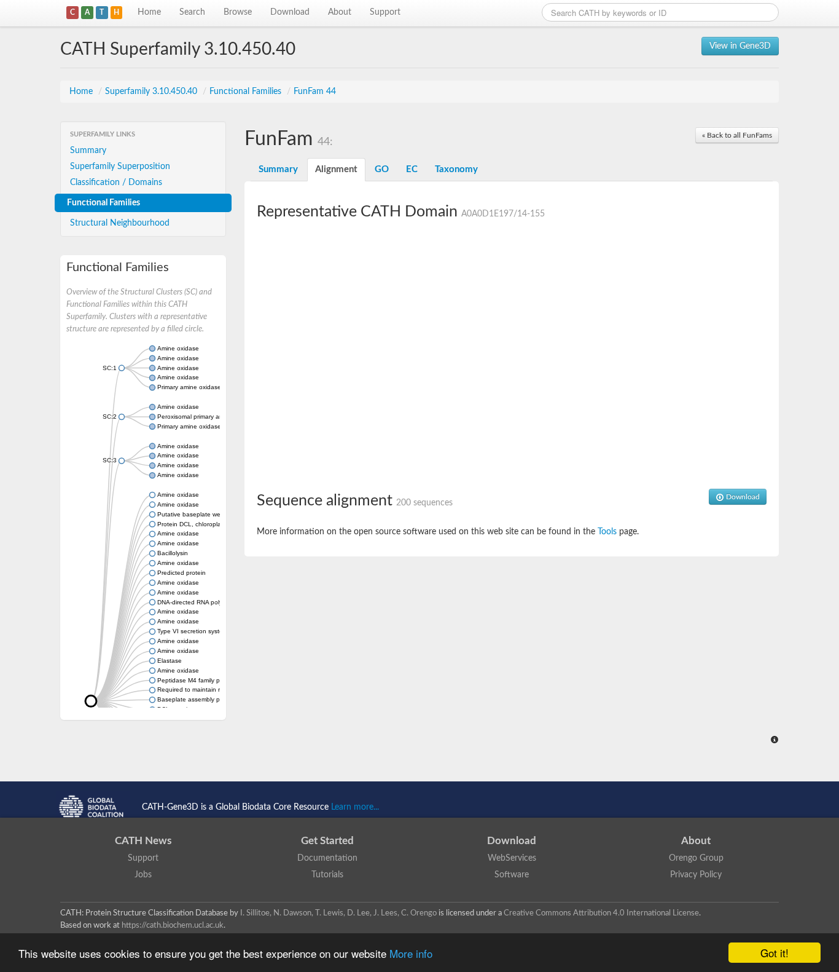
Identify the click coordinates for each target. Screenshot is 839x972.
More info (410, 953)
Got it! (774, 952)
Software (511, 875)
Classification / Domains (116, 182)
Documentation (327, 858)
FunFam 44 (315, 91)
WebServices (512, 858)
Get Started (327, 841)
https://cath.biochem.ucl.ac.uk (173, 925)
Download (290, 12)
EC (412, 169)
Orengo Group (696, 858)
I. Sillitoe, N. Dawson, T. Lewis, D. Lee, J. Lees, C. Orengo (338, 913)
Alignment (336, 169)
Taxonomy (456, 169)
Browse (238, 12)
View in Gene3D (740, 46)
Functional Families (246, 91)
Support (385, 12)
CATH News (143, 841)
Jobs (143, 875)
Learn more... (355, 807)
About (339, 12)
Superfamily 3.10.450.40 (152, 91)
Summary (88, 150)
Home (149, 12)
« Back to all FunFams (737, 135)
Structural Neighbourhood (120, 223)
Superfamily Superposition (120, 166)
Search (192, 12)
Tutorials (327, 875)
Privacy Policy (696, 875)
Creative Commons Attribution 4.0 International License (601, 913)
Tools (607, 531)
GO (382, 169)
